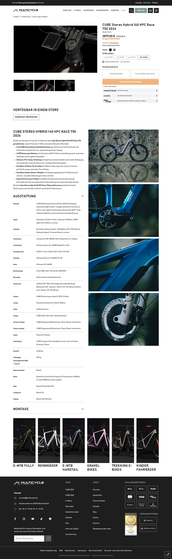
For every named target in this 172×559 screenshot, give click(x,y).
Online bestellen (116, 74)
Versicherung (70, 534)
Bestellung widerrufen (102, 529)
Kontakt (96, 506)
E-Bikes (77, 10)
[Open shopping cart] (150, 10)
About (96, 482)
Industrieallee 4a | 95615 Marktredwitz (34, 503)
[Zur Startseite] (32, 485)
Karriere (146, 3)
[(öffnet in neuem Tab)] (15, 519)
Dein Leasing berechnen (111, 45)
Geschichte (97, 495)
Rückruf (96, 523)
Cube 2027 (67, 10)
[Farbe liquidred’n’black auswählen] (110, 50)
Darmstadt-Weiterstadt (26, 117)
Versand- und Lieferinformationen (118, 551)
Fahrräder (88, 10)
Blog (95, 512)
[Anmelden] (156, 10)
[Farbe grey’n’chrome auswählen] (114, 50)
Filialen (155, 3)
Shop (67, 482)
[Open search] (131, 10)
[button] (48, 196)
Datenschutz (70, 551)
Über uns (141, 10)
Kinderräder (102, 10)
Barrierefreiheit (95, 551)
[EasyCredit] (153, 497)
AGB (61, 551)
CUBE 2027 (69, 490)
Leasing (138, 3)
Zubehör (115, 10)
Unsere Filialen (99, 501)
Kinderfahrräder (72, 512)
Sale (67, 523)
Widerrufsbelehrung (48, 551)
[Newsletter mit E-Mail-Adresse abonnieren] (48, 538)
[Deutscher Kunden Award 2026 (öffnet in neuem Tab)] (131, 524)
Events (95, 518)
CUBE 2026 (69, 495)
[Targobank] (153, 505)
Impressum (81, 551)
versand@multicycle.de (28, 498)
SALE (123, 10)
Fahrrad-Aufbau (72, 529)
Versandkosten (115, 42)
